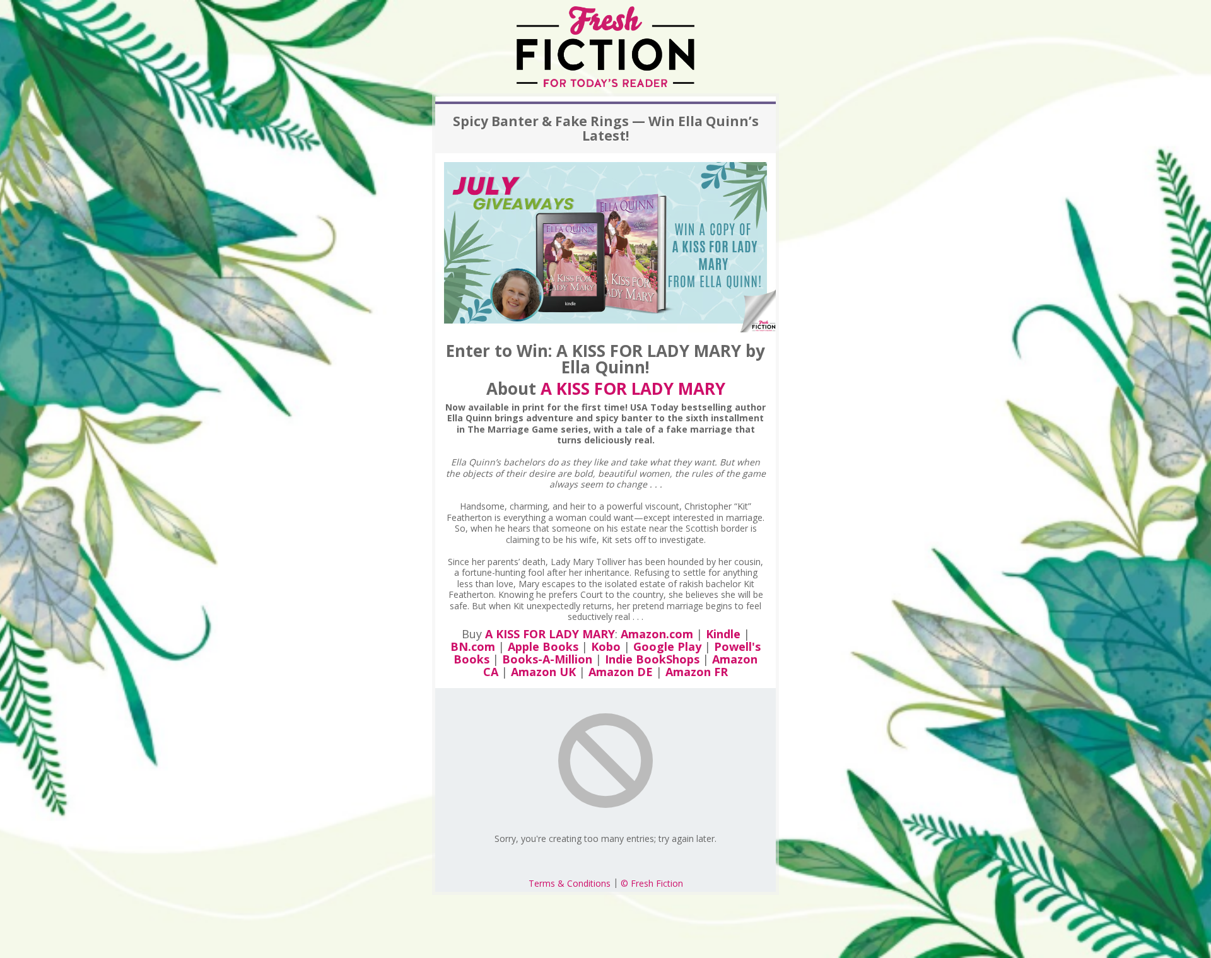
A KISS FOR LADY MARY (633, 388)
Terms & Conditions (570, 883)
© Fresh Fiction (652, 883)
